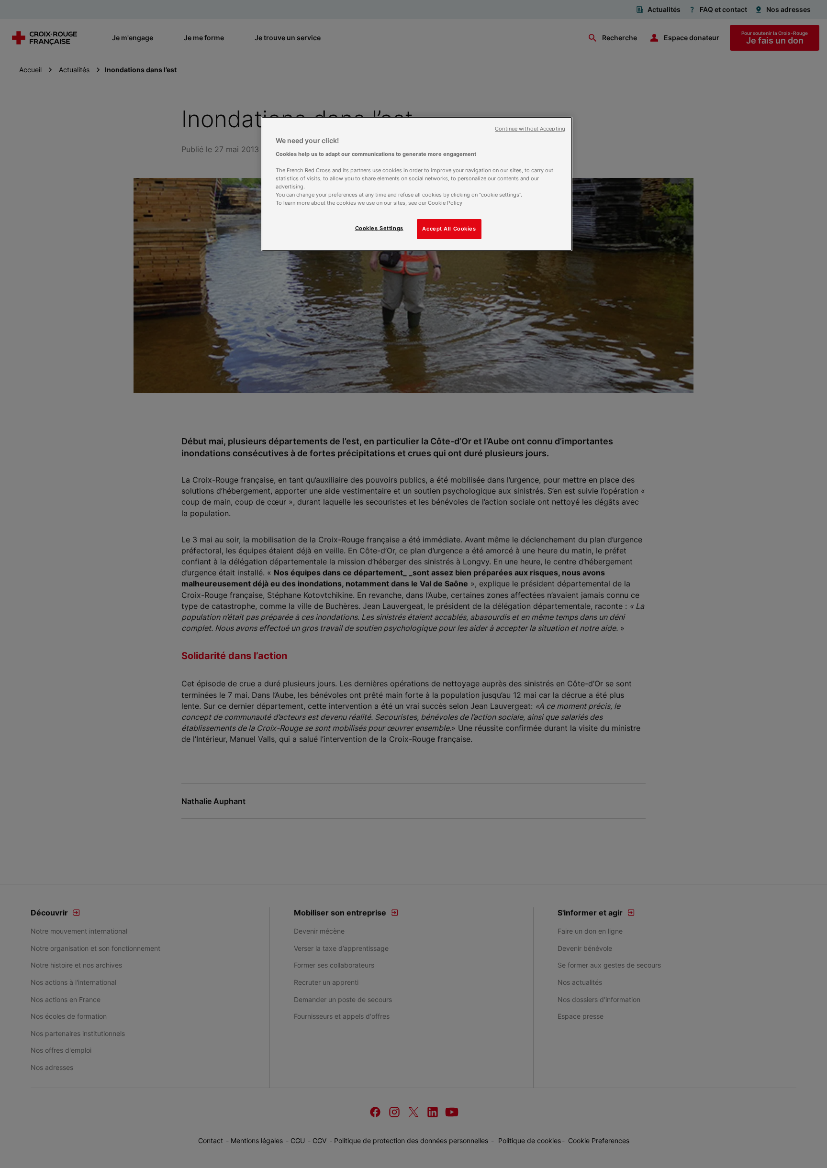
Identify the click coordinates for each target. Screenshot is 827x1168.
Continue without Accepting (530, 129)
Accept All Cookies (449, 228)
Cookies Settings (379, 228)
